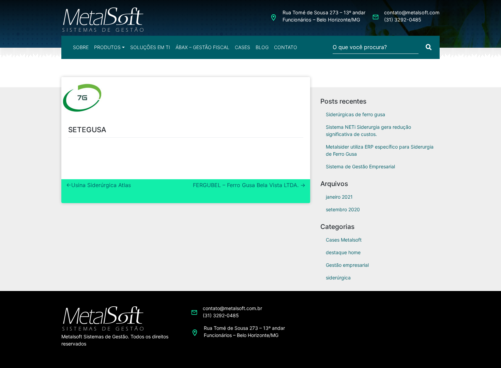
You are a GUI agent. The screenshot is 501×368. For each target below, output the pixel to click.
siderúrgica (338, 277)
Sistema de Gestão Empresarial (360, 166)
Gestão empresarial (347, 265)
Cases (242, 47)
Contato (285, 47)
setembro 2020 (343, 209)
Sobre (81, 47)
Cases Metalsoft (344, 240)
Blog (262, 47)
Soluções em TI (150, 47)
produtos (107, 47)
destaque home (343, 252)
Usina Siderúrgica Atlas (101, 185)
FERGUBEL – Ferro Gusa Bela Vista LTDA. (246, 185)
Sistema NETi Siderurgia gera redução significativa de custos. (368, 130)
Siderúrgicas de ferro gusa (355, 114)
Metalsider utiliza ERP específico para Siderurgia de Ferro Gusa (380, 150)
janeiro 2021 (339, 197)
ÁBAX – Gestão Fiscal (202, 47)
